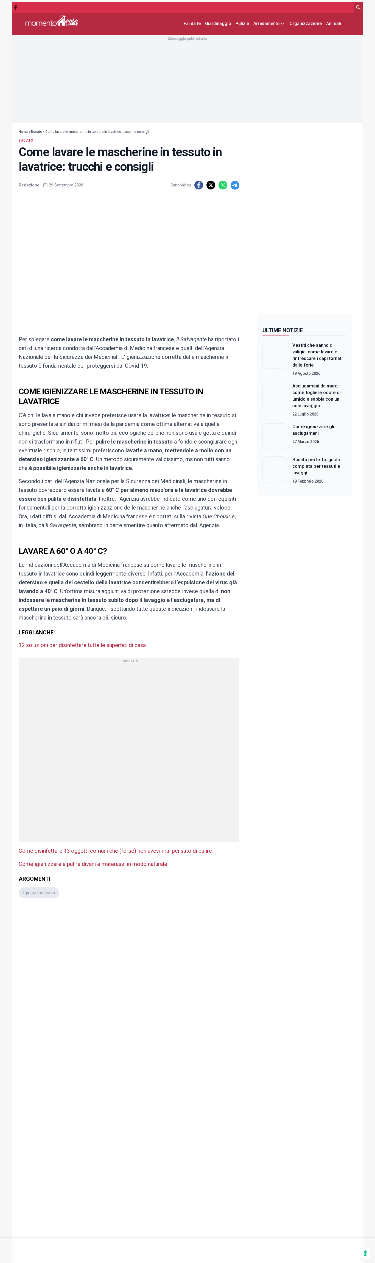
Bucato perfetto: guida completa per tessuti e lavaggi (316, 466)
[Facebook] (15, 7)
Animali (333, 23)
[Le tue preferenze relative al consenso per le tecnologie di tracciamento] (365, 1253)
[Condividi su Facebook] (198, 185)
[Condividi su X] (210, 185)
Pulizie (242, 23)
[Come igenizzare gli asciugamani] (275, 436)
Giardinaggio (218, 23)
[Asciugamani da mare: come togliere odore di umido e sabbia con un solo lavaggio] (275, 400)
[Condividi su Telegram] (235, 185)
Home (23, 132)
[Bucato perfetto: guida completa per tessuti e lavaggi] (275, 470)
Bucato (36, 132)
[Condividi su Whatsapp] (223, 185)
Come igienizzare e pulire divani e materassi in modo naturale (93, 864)
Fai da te (192, 23)
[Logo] (51, 20)
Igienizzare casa (39, 892)
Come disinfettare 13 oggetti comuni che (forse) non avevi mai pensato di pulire (115, 850)
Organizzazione (306, 23)
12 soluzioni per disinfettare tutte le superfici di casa (82, 645)
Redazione (29, 185)
